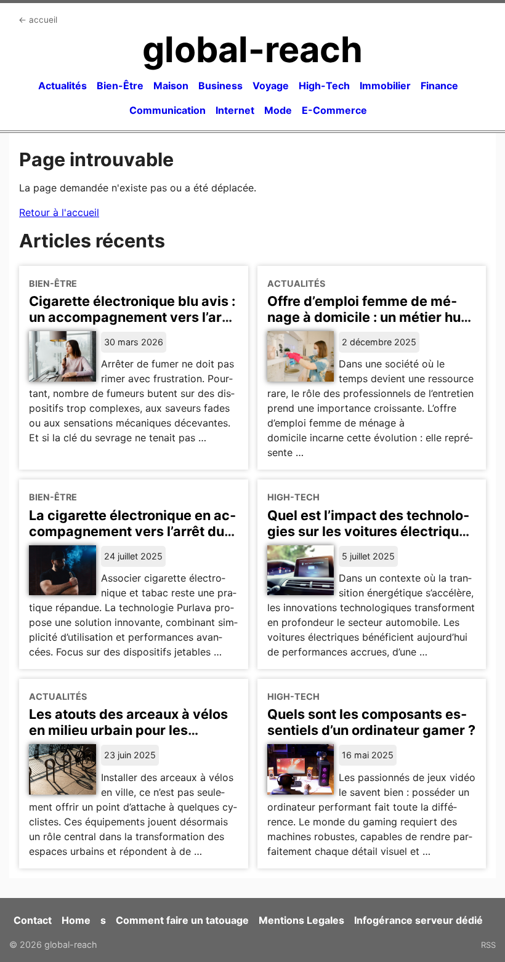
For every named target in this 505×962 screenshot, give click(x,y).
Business (220, 85)
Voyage (270, 85)
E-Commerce (334, 110)
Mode (278, 110)
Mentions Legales (301, 920)
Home (76, 920)
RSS (488, 945)
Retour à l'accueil (59, 212)
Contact (33, 920)
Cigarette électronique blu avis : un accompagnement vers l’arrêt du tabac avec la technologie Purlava (133, 325)
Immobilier (385, 85)
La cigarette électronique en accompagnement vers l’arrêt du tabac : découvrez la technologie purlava (132, 539)
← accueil (37, 20)
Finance (439, 85)
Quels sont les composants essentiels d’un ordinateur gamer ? (371, 722)
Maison (170, 85)
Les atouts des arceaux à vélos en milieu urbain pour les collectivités (128, 730)
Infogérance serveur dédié (418, 920)
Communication (167, 110)
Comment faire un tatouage (182, 920)
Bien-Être (120, 85)
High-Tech (324, 85)
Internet (235, 110)
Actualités (62, 85)
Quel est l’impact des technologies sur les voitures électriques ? (370, 531)
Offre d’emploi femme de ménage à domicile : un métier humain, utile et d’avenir (367, 317)
